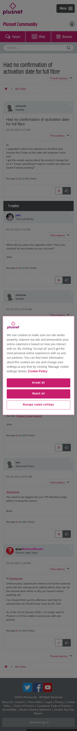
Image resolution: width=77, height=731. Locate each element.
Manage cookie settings (38, 404)
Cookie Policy (37, 371)
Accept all (38, 382)
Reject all (38, 393)
